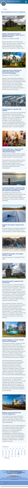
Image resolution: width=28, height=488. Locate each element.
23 (2, 451)
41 (9, 454)
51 (15, 456)
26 (12, 451)
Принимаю (14, 474)
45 (21, 454)
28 (18, 451)
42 (12, 454)
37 (21, 453)
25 (9, 451)
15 (2, 450)
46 (24, 454)
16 (6, 450)
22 (24, 450)
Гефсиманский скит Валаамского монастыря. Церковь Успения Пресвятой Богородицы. (12, 72)
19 (15, 450)
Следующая (7, 457)
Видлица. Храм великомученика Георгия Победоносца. (11, 413)
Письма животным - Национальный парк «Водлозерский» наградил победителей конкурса (12, 150)
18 (12, 450)
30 (24, 451)
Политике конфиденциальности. (16, 471)
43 (15, 454)
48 (6, 456)
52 (18, 456)
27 (15, 451)
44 (18, 454)
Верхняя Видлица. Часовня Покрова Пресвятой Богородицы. (13, 340)
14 (23, 448)
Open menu (26, 2)
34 (12, 453)
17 (9, 450)
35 (15, 453)
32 (6, 453)
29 (21, 451)
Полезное (5, 9)
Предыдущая (5, 446)
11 (13, 448)
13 (19, 448)
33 (9, 453)
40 (6, 454)
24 (6, 451)
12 (16, 448)
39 (2, 454)
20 (18, 450)
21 (21, 450)
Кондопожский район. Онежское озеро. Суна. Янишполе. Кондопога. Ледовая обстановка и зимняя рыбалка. (13, 189)
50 (12, 456)
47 (2, 456)
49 (9, 456)
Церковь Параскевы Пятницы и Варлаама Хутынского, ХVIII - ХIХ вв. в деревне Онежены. (13, 35)
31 (2, 453)
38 (24, 453)
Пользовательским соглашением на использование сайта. (16, 473)
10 (10, 448)
